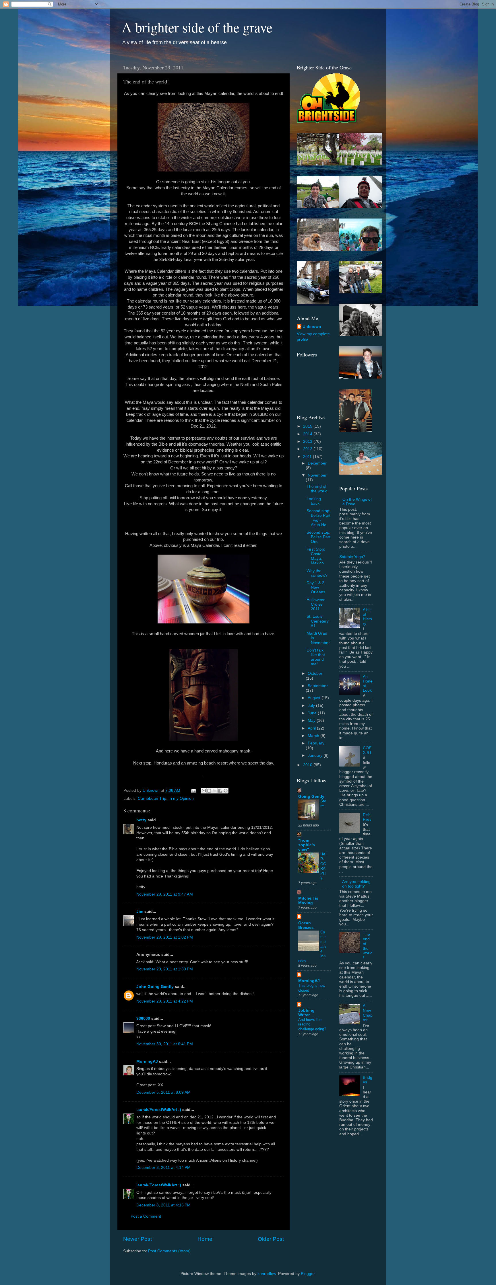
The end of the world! (318, 488)
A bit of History (367, 617)
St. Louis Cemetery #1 (318, 621)
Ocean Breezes (306, 925)
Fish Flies (367, 817)
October (315, 673)
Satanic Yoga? (352, 557)
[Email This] (204, 790)
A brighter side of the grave (197, 27)
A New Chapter (368, 1013)
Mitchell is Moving (308, 900)
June (313, 713)
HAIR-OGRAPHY (323, 866)
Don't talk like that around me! (316, 657)
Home (204, 1239)
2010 (308, 765)
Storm (323, 803)
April (312, 728)
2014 (308, 434)
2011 (308, 457)
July (312, 705)
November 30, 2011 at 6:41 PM (164, 1044)
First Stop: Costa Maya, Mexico (316, 556)
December (317, 463)
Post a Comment (146, 1216)
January (315, 755)
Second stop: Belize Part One (318, 537)
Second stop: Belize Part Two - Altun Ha (318, 518)
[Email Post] (193, 790)
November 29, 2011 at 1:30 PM (164, 969)
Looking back (314, 501)
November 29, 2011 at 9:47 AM (164, 894)
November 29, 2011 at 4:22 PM (164, 1001)
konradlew (266, 1274)
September (318, 686)
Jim (139, 911)
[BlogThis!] (209, 790)
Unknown (312, 326)
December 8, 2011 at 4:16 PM (163, 1205)
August (314, 698)
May (312, 720)
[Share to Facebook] (220, 790)
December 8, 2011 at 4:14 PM (163, 1167)
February (316, 743)
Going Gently (311, 796)
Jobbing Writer (306, 1012)
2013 (308, 441)
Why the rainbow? (317, 573)
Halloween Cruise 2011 (316, 604)
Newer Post (137, 1239)
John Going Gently (155, 986)
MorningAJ (147, 1061)
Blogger (308, 1274)
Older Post (271, 1239)
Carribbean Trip (152, 798)
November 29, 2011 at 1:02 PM (164, 937)
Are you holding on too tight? (356, 884)
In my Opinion (181, 798)
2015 (308, 426)
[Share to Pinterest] (225, 790)
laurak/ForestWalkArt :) (158, 1109)
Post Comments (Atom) (169, 1251)
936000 (143, 1018)
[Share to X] (215, 790)
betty (141, 820)
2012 (308, 449)
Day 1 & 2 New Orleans (316, 587)
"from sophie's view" (306, 845)
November (317, 475)
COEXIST (367, 750)
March (314, 736)
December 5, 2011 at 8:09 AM (163, 1092)
